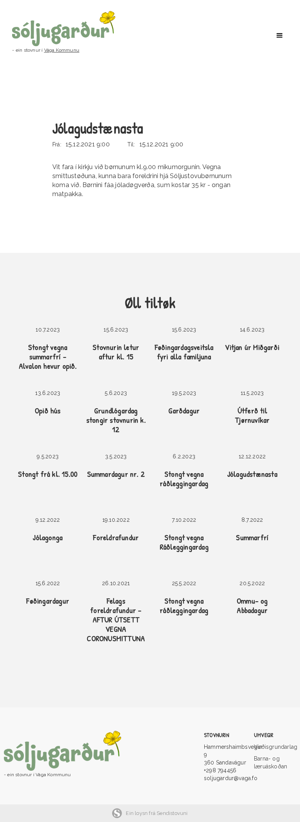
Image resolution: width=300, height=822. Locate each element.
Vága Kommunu (61, 50)
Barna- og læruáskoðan (270, 762)
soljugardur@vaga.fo (230, 778)
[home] (71, 28)
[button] (279, 35)
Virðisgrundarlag (275, 747)
